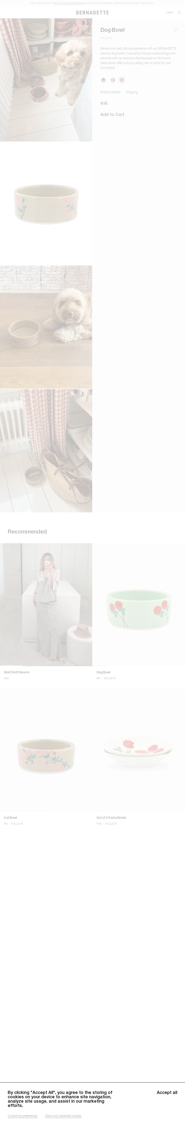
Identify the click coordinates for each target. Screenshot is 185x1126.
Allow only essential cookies (63, 1115)
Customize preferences (22, 1115)
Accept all (167, 1092)
